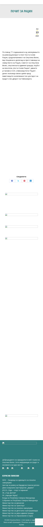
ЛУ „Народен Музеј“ (10, 495)
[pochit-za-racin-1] (12, 88)
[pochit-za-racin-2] (31, 88)
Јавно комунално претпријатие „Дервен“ (18, 488)
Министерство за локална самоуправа (17, 508)
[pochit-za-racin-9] (12, 147)
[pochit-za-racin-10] (31, 147)
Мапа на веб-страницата (12, 522)
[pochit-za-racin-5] (12, 118)
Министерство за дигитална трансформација (20, 511)
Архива (21, 525)
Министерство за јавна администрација (17, 513)
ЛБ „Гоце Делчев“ (9, 493)
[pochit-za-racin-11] (12, 162)
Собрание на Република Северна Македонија (20, 500)
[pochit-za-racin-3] (12, 103)
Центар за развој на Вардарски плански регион (20, 485)
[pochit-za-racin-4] (31, 103)
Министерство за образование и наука (17, 516)
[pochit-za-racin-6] (31, 118)
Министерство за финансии (13, 503)
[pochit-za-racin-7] (12, 132)
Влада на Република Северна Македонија (18, 498)
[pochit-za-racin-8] (31, 132)
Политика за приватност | (30, 522)
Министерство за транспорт (13, 505)
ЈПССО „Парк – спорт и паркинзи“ (15, 490)
